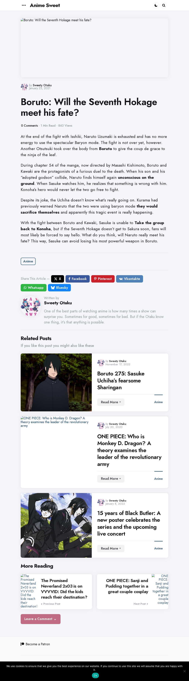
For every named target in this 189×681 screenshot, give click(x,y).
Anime (28, 261)
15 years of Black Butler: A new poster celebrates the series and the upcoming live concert (128, 523)
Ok (95, 675)
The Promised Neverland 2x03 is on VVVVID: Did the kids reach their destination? (64, 589)
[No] (184, 671)
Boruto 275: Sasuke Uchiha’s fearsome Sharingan (121, 380)
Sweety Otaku (42, 85)
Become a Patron (38, 644)
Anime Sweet (45, 5)
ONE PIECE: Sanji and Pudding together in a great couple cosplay (127, 586)
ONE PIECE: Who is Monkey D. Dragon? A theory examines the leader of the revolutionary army (129, 450)
